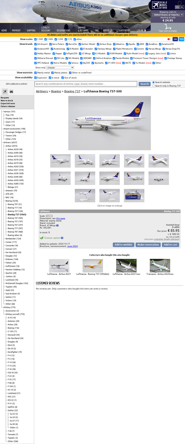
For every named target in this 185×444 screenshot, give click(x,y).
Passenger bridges (14, 132)
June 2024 (72, 246)
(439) (21, 180)
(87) (11, 194)
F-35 (10, 379)
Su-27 (12, 421)
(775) (13, 307)
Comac (9, 242)
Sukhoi (9, 297)
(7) (13, 431)
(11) (14, 297)
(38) (14, 369)
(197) (20, 221)
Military (7, 307)
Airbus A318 (13, 160)
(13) (13, 125)
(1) (14, 386)
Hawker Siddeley (13, 269)
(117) (14, 242)
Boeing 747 (13, 218)
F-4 (9, 355)
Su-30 (12, 424)
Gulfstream (11, 266)
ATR (8, 194)
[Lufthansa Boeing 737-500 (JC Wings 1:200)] (109, 149)
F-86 (10, 383)
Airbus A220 (13, 149)
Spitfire (11, 407)
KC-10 (11, 390)
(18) (16, 245)
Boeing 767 (13, 225)
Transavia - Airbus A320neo (160, 274)
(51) (20, 204)
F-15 (10, 366)
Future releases (8, 106)
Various (7, 111)
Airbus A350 (13, 180)
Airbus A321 (13, 170)
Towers (9, 136)
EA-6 (10, 345)
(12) (13, 355)
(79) (15, 190)
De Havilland (12, 252)
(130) (20, 211)
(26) (14, 362)
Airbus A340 (13, 177)
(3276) (15, 201)
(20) (17, 321)
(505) (20, 218)
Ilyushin (9, 273)
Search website (162, 82)
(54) (21, 118)
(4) (14, 276)
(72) (15, 256)
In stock (55, 77)
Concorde (10, 245)
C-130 (10, 331)
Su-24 (12, 417)
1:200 (49, 216)
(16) (12, 197)
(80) (21, 177)
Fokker (9, 263)
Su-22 (12, 414)
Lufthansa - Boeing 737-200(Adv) (92, 274)
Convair (9, 249)
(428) (21, 173)
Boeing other (14, 235)
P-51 (10, 403)
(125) (13, 139)
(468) (20, 232)
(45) (15, 287)
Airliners (7, 142)
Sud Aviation (11, 294)
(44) (21, 149)
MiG (10, 397)
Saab (8, 290)
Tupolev (9, 287)
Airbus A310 (13, 156)
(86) (21, 163)
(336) (21, 166)
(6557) (14, 142)
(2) (15, 390)
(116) (16, 328)
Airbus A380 (13, 184)
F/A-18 (11, 373)
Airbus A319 (13, 163)
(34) (21, 156)
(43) (19, 252)
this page (60, 218)
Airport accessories (12, 129)
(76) (16, 280)
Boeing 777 (13, 228)
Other (8, 125)
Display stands (12, 118)
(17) (13, 122)
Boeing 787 (13, 232)
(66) (13, 304)
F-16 (10, 369)
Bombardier (11, 239)
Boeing (9, 201)
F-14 (10, 362)
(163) (25, 283)
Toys (8, 115)
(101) (13, 111)
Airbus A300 (13, 153)
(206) (16, 441)
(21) (16, 187)
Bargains (5, 98)
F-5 (9, 359)
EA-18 (10, 348)
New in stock (7, 100)
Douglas (9, 256)
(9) (17, 342)
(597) (20, 228)
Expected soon (8, 103)
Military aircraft (13, 314)
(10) (20, 208)
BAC (8, 197)
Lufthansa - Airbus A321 (59, 274)
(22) (16, 410)
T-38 (10, 431)
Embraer (10, 259)
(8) (13, 383)
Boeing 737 (14, 214)
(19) (12, 115)
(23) (12, 290)
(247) (20, 225)
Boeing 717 (13, 208)
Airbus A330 (13, 173)
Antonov (10, 190)
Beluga (11, 187)
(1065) (23, 214)
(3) (14, 348)
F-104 (10, 386)
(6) (21, 235)
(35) (21, 160)
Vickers (9, 300)
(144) (16, 259)
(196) (23, 129)
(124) (18, 239)
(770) (22, 314)
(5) (17, 311)
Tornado (12, 434)
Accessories (11, 311)
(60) (21, 153)
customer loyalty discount (166, 239)
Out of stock (70, 77)
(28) (14, 273)
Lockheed (10, 280)
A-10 (10, 318)
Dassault (12, 335)
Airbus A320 (13, 166)
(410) (21, 170)
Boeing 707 (13, 204)
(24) (21, 338)
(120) (21, 184)
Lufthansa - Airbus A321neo (126, 274)
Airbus (9, 146)
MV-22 (11, 400)
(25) (14, 366)
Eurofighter (13, 352)
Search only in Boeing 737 (168, 86)
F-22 (10, 376)
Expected (42, 77)
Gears (8, 122)
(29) (14, 263)
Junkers (9, 276)
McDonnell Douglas (14, 283)
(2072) (15, 146)
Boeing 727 (13, 211)
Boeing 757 (13, 221)
